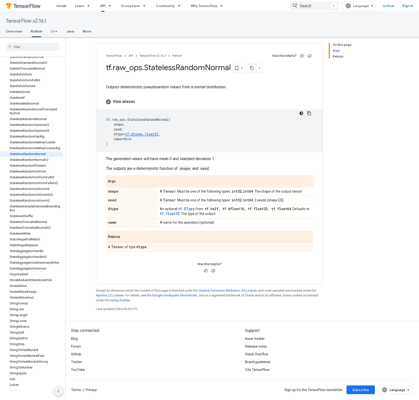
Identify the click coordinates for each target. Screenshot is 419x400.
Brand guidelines (258, 362)
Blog (74, 339)
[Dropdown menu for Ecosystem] (146, 6)
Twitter (76, 362)
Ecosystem (130, 6)
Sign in (407, 6)
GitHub (389, 6)
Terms (76, 390)
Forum (76, 346)
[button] (209, 102)
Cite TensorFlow (257, 370)
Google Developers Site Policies (174, 295)
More (87, 31)
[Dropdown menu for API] (111, 6)
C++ (54, 31)
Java (70, 31)
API (102, 6)
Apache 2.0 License (109, 295)
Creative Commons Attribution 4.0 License (227, 290)
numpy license (120, 300)
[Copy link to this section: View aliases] (140, 102)
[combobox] (314, 5)
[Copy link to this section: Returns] (125, 237)
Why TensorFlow (204, 6)
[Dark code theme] (301, 113)
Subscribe (360, 390)
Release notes (256, 346)
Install (61, 6)
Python (36, 31)
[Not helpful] (309, 55)
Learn (79, 6)
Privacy (91, 390)
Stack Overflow (256, 354)
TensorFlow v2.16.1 (26, 21)
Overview (14, 31)
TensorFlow (114, 55)
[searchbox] (32, 47)
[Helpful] (302, 55)
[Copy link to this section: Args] (120, 182)
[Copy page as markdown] (252, 68)
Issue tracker (255, 339)
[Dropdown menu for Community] (180, 6)
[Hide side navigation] (58, 391)
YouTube (78, 370)
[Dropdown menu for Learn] (90, 6)
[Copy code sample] (309, 113)
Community (165, 6)
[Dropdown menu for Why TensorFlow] (223, 6)
